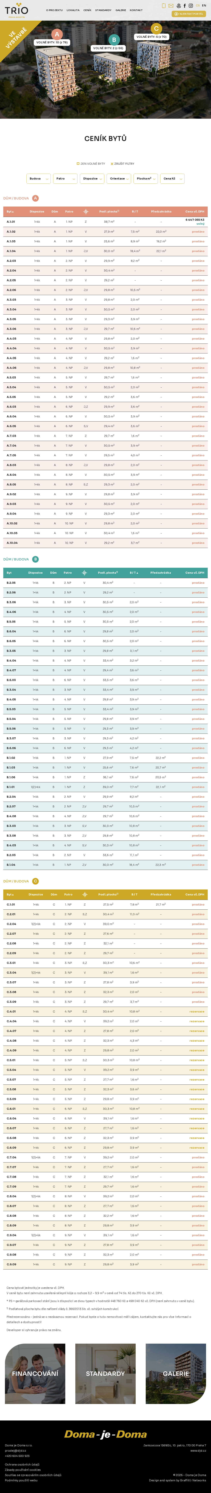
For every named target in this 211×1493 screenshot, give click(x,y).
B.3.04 (11, 690)
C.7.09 (11, 1186)
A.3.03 (11, 300)
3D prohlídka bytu (183, 1484)
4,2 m (134, 738)
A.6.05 (11, 426)
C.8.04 (11, 1196)
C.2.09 (11, 953)
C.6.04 (11, 1118)
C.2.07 (11, 933)
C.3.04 (11, 972)
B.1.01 (11, 787)
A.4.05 (11, 358)
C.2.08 (11, 943)
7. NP (69, 436)
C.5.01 (11, 1060)
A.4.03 (11, 338)
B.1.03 (11, 767)
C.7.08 (11, 1177)
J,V (86, 251)
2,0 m (135, 300)
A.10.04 (12, 543)
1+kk (37, 222)
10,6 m (135, 329)
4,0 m (135, 455)
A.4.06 (11, 368)
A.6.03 (11, 406)
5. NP (69, 377)
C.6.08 (11, 1138)
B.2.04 (11, 797)
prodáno (198, 231)
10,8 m (135, 368)
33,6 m (108, 855)
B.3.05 (11, 651)
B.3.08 (11, 835)
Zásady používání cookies (23, 1470)
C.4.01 (11, 1011)
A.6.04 (11, 416)
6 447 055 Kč (195, 220)
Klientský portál (191, 13)
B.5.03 (11, 709)
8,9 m (135, 241)
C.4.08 (11, 1040)
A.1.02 (11, 231)
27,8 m (108, 982)
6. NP (69, 406)
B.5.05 (11, 621)
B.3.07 (11, 738)
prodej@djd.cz (15, 1450)
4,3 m (134, 1040)
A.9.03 (11, 504)
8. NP (69, 465)
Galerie (176, 1373)
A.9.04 (11, 513)
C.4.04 (11, 1021)
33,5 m (108, 680)
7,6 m (134, 767)
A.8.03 (11, 465)
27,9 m (109, 231)
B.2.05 (11, 583)
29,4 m (109, 426)
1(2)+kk (35, 787)
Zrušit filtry (124, 164)
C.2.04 (11, 924)
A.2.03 (11, 261)
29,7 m (109, 329)
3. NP (69, 300)
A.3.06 (11, 329)
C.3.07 (11, 982)
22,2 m (161, 758)
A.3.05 (11, 319)
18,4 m (135, 251)
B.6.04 (11, 631)
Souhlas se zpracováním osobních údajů (33, 1475)
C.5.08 (11, 1089)
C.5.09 (11, 1099)
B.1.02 (11, 758)
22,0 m (161, 231)
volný (200, 224)
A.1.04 (11, 251)
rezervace (197, 1011)
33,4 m (108, 660)
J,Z (86, 406)
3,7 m (135, 543)
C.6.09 (11, 1147)
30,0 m (109, 251)
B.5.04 (11, 719)
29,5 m (109, 455)
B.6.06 (11, 748)
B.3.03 (11, 826)
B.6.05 (11, 641)
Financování (35, 1373)
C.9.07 (11, 1245)
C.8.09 (11, 1225)
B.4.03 (11, 845)
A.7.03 (11, 436)
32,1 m (108, 943)
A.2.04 (11, 270)
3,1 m (134, 651)
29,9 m (109, 261)
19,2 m (161, 241)
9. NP (69, 494)
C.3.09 (11, 1002)
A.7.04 (11, 445)
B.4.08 (11, 816)
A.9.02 (11, 494)
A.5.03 (11, 377)
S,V (86, 426)
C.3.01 (11, 963)
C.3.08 (11, 992)
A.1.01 (11, 222)
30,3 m (108, 826)
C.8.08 (11, 1216)
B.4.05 (11, 699)
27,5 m (108, 904)
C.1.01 (11, 904)
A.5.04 (11, 387)
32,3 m (108, 992)
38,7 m (109, 222)
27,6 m (108, 933)
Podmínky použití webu (21, 1480)
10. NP (69, 523)
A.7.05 (11, 455)
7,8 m (134, 904)
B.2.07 (11, 806)
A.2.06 (11, 290)
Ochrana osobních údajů (22, 1464)
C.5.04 (11, 1070)
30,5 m (109, 309)
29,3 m (109, 319)
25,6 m (109, 241)
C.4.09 (11, 1050)
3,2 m (134, 660)
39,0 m (108, 787)
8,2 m (135, 261)
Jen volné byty (93, 164)
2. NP (69, 261)
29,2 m (109, 280)
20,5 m (160, 777)
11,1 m (134, 855)
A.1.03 (11, 241)
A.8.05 (11, 484)
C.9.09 (11, 1264)
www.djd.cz (198, 1450)
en (204, 5)
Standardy (105, 1373)
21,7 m (161, 904)
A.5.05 (11, 397)
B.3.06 (11, 602)
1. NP (69, 222)
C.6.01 (11, 1109)
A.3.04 (11, 309)
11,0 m (134, 914)
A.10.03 (12, 533)
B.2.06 (11, 592)
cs (198, 5)
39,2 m (108, 1021)
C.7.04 (11, 1157)
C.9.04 (11, 1235)
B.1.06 (11, 777)
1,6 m (135, 358)
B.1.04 (11, 865)
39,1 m (108, 972)
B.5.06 (11, 728)
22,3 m (161, 865)
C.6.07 (11, 1128)
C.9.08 (11, 1254)
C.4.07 (11, 1031)
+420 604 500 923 (17, 1456)
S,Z (86, 484)
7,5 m (135, 231)
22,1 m (161, 251)
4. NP (69, 338)
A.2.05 (11, 280)
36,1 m (108, 777)
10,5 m (135, 290)
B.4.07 (11, 670)
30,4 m (109, 270)
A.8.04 (11, 475)
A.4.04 (11, 348)
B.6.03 (11, 680)
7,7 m (134, 787)
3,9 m (135, 319)
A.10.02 (12, 523)
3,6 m (135, 397)
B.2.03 (11, 855)
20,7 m (161, 767)
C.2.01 (11, 914)
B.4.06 (11, 612)
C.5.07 (11, 1079)
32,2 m (108, 1216)
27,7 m (108, 1079)
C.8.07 (11, 1206)
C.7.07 (11, 1167)
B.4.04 (11, 660)
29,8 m (109, 290)
